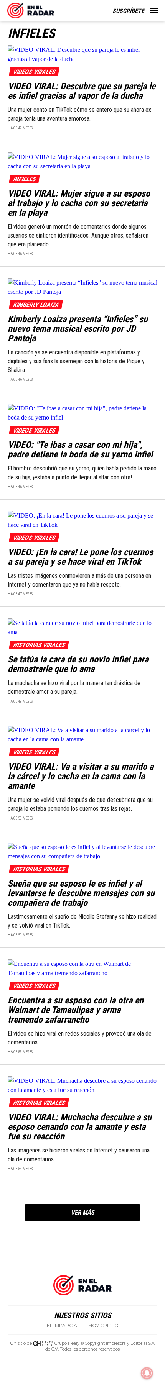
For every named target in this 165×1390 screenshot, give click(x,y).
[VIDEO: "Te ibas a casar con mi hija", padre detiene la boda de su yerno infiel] (82, 412)
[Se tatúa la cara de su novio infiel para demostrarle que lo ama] (82, 627)
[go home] (30, 9)
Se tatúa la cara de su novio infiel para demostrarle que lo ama (78, 664)
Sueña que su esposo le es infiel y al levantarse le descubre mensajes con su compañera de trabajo (81, 893)
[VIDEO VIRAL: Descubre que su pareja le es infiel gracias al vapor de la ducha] (82, 54)
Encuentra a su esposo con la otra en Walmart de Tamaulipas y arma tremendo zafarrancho (76, 1010)
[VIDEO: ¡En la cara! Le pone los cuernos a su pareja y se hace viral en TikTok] (82, 519)
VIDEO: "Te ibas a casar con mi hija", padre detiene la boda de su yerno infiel (80, 449)
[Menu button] (154, 10)
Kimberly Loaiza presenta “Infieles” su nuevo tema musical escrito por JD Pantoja (78, 329)
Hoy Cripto (104, 1325)
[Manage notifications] (147, 1373)
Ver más (82, 1212)
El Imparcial (63, 1325)
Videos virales (34, 71)
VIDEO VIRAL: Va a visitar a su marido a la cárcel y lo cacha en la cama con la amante (80, 776)
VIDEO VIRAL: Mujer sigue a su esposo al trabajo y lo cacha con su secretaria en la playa (79, 203)
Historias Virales (38, 645)
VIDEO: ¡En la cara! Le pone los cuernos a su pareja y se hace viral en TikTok (80, 557)
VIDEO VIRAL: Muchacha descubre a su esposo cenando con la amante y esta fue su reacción (80, 1127)
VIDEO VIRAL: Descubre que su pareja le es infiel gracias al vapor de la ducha (81, 91)
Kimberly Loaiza (35, 304)
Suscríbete (128, 11)
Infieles (24, 179)
